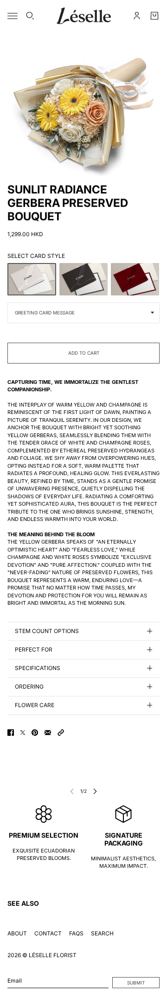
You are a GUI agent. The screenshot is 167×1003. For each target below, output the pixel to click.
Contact (48, 933)
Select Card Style (36, 255)
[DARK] (83, 279)
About (17, 933)
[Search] (30, 16)
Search (102, 933)
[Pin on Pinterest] (35, 732)
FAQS (76, 933)
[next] (95, 791)
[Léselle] (84, 15)
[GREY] (31, 279)
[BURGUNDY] (135, 279)
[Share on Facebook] (11, 732)
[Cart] (154, 16)
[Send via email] (48, 732)
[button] (61, 732)
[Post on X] (23, 732)
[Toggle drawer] (12, 16)
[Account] (137, 16)
